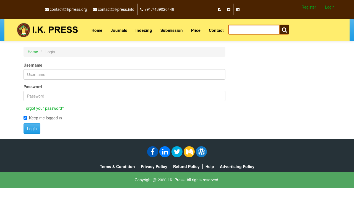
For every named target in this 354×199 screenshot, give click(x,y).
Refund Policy (186, 166)
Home (97, 30)
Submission (171, 30)
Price (196, 30)
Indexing (144, 30)
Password (33, 86)
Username (33, 65)
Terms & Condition (117, 166)
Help (209, 166)
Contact (216, 30)
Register (308, 7)
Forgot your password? (44, 108)
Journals (119, 30)
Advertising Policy (237, 166)
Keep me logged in (45, 118)
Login (330, 7)
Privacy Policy (154, 166)
